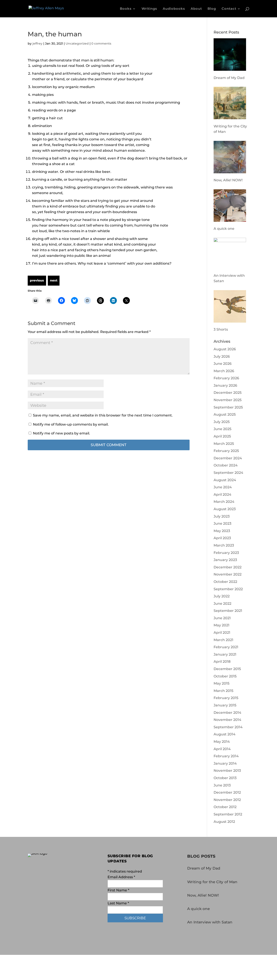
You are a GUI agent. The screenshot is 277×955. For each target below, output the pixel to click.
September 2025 (228, 407)
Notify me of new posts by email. (61, 433)
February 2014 (226, 756)
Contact (229, 9)
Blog (212, 9)
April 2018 (222, 661)
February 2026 (226, 378)
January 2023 (225, 560)
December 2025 (228, 393)
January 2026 (225, 385)
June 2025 (222, 429)
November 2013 (227, 771)
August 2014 (224, 734)
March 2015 (223, 691)
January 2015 (225, 705)
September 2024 (228, 473)
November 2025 (228, 400)
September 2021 (228, 611)
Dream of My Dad (203, 868)
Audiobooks (174, 9)
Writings (149, 9)
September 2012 (228, 814)
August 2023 (225, 509)
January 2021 (225, 654)
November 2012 (227, 800)
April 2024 (222, 494)
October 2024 (226, 465)
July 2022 (222, 596)
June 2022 (222, 603)
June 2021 (222, 618)
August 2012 (224, 822)
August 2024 (225, 480)
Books (126, 9)
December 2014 (227, 713)
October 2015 (225, 676)
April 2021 (222, 632)
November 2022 (228, 574)
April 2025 (222, 436)
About (196, 9)
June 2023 (222, 523)
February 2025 (226, 451)
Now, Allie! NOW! (203, 895)
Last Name (118, 903)
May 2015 (221, 683)
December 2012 (227, 792)
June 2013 (222, 785)
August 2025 (225, 414)
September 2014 (228, 727)
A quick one (198, 909)
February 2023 (226, 553)
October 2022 (225, 582)
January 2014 (225, 763)
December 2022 (228, 567)
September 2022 (228, 589)
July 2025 (222, 422)
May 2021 (221, 625)
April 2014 (222, 749)
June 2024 (223, 487)
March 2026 (224, 371)
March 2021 (223, 640)
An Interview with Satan (209, 922)
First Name (118, 890)
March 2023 (224, 545)
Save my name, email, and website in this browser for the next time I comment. (103, 415)
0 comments (101, 43)
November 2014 (227, 720)
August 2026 (225, 349)
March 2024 (224, 502)
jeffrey (37, 43)
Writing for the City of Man (212, 882)
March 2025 (224, 444)
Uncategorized (77, 43)
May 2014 (222, 742)
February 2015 (226, 698)
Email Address (121, 877)
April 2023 (222, 538)
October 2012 (225, 807)
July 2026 (222, 356)
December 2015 (227, 669)
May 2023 (222, 531)
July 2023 (222, 516)
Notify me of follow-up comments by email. (71, 424)
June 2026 (223, 364)
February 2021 (226, 647)
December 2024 (228, 458)
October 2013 (225, 778)
